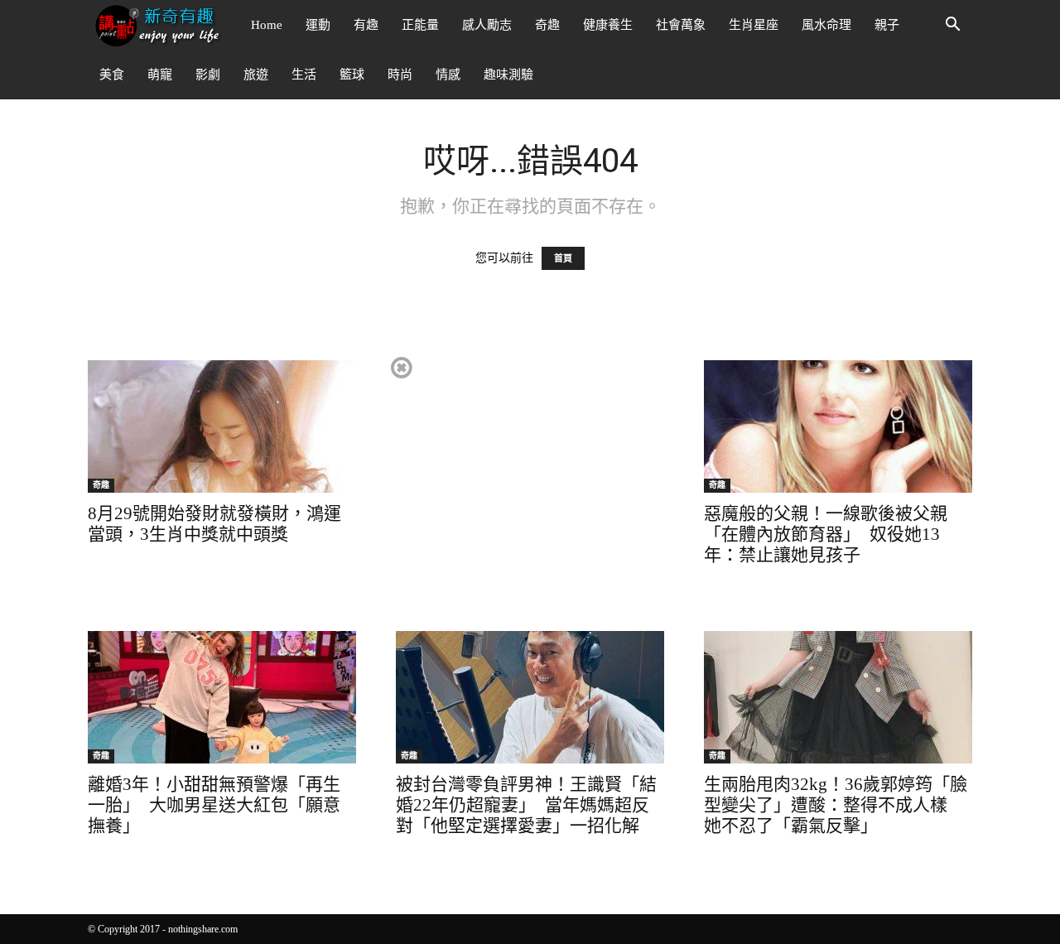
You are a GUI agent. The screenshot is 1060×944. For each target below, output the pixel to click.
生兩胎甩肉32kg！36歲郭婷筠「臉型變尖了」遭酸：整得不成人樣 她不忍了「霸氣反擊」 (835, 805)
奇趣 (547, 24)
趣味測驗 (508, 74)
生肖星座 (753, 24)
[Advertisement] (529, 470)
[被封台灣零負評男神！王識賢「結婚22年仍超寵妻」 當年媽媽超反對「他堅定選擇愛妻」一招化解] (530, 697)
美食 (111, 74)
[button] (952, 26)
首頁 (563, 258)
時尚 (400, 74)
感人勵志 (487, 24)
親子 (886, 24)
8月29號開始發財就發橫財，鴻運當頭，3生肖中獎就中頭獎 (214, 523)
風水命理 (826, 24)
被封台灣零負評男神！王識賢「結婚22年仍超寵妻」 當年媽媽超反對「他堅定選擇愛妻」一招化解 (526, 805)
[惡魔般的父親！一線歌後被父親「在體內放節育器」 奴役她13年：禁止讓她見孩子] (838, 426)
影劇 (207, 74)
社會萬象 (681, 24)
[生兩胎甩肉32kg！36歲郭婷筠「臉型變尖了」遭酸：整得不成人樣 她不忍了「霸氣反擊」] (838, 697)
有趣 (366, 24)
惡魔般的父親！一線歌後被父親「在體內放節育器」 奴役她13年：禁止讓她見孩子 (825, 534)
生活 (304, 74)
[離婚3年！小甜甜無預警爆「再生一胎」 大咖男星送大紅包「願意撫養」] (222, 697)
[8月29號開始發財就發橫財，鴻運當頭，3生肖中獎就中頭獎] (222, 426)
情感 (448, 74)
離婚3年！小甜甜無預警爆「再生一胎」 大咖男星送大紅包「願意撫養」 (214, 805)
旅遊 (255, 74)
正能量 (420, 24)
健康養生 (608, 24)
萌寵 (159, 74)
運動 (318, 24)
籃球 (352, 74)
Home (266, 24)
